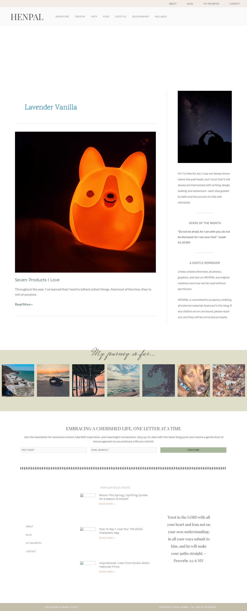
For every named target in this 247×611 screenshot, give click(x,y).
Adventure (62, 16)
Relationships (140, 16)
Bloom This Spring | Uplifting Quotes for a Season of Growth (123, 497)
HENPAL (26, 16)
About (173, 3)
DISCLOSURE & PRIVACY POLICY (62, 607)
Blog (190, 3)
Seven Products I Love (37, 279)
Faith (94, 16)
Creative (80, 16)
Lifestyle (120, 16)
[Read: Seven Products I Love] (85, 202)
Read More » (24, 304)
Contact (235, 3)
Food (106, 16)
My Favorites (211, 3)
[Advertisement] (123, 52)
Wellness (161, 16)
